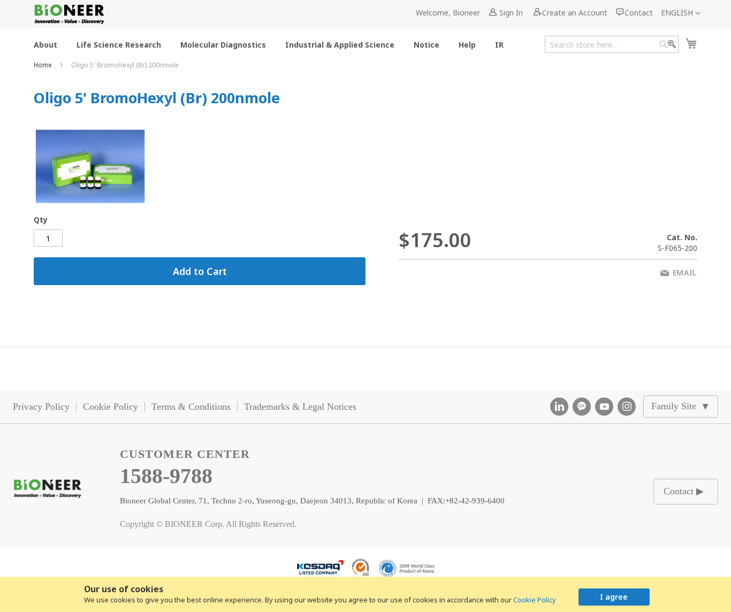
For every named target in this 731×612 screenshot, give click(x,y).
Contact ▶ (684, 491)
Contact (639, 12)
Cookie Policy (534, 600)
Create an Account (574, 12)
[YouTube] (604, 406)
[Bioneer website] (69, 14)
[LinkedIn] (559, 406)
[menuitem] (45, 44)
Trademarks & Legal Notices (300, 406)
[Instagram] (627, 406)
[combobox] (612, 44)
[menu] (272, 44)
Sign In (511, 12)
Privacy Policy (41, 406)
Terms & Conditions (191, 406)
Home (44, 65)
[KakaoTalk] (582, 406)
